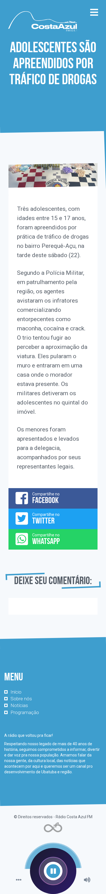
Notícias (19, 705)
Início (15, 692)
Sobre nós (21, 698)
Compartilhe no (46, 498)
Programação (24, 712)
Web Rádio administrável (53, 827)
